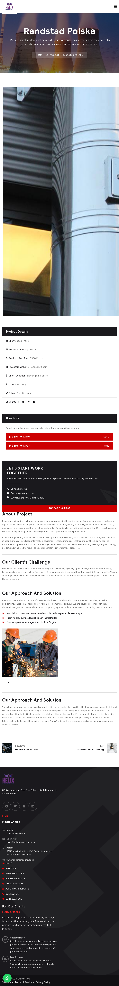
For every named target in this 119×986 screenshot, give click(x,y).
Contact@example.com (22, 493)
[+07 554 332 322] (8, 488)
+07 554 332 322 (19, 489)
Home (39, 55)
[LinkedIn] (34, 402)
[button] (7, 978)
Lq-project (52, 55)
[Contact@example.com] (8, 493)
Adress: (10, 847)
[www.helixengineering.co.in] (3, 859)
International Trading (90, 749)
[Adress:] (3, 847)
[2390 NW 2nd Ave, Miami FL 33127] (8, 497)
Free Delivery (16, 957)
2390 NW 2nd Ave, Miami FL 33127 (28, 497)
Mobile (10, 830)
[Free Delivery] (5, 959)
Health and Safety (26, 749)
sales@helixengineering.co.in (21, 842)
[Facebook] (18, 402)
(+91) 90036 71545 (16, 833)
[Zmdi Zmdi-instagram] (24, 806)
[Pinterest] (28, 402)
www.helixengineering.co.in (20, 860)
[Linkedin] (32, 806)
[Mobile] (3, 830)
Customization (17, 937)
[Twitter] (23, 402)
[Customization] (5, 939)
